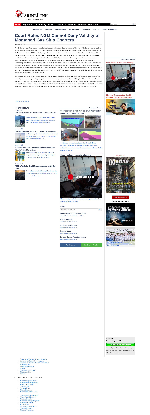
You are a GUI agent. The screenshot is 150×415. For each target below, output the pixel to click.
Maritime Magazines (26, 402)
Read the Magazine (120, 197)
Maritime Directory (26, 408)
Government (74, 29)
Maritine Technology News (29, 382)
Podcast (82, 24)
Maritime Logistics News (28, 381)
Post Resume (70, 245)
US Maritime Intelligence (28, 406)
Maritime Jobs (24, 386)
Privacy (22, 368)
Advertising (40, 24)
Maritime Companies (27, 410)
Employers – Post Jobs (91, 245)
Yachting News (25, 388)
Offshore (48, 29)
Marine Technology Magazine (29, 401)
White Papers (24, 404)
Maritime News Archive (28, 370)
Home (17, 24)
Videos (60, 24)
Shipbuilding (37, 29)
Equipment (86, 29)
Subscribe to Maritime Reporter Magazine (33, 359)
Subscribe (93, 24)
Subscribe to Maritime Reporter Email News (34, 363)
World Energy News (26, 384)
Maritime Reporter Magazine (29, 395)
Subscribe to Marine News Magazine (32, 361)
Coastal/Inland (60, 29)
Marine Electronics (26, 390)
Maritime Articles (25, 372)
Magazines (27, 24)
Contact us (70, 24)
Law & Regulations (109, 29)
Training (96, 29)
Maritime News (25, 364)
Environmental (19, 101)
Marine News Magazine (28, 397)
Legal (27, 101)
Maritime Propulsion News (28, 392)
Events (51, 24)
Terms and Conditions (27, 366)
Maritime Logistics (26, 399)
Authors (22, 374)
